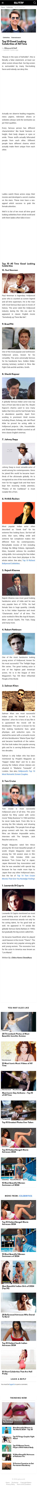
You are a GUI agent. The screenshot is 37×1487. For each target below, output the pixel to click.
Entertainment (6, 1060)
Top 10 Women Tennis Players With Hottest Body (23, 1446)
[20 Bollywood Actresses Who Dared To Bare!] (18, 1302)
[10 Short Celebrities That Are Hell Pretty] (18, 1359)
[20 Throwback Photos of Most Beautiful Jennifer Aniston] (18, 1022)
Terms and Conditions (24, 1484)
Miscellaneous (17, 1089)
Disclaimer (15, 1482)
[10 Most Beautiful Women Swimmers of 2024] (18, 1169)
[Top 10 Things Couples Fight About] (6, 1439)
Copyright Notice (25, 1482)
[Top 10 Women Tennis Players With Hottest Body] (6, 1448)
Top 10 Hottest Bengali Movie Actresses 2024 (15, 1151)
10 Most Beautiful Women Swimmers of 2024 (13, 1184)
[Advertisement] (18, 91)
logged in (12, 1384)
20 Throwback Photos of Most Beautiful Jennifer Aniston (15, 1035)
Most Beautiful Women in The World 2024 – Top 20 (23, 1428)
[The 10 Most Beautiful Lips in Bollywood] (18, 1413)
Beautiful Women (15, 1179)
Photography (6, 1119)
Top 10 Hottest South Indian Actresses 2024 (14, 1344)
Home (8, 1482)
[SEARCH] (35, 3)
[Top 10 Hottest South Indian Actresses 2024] (18, 1331)
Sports (25, 1179)
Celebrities (5, 1030)
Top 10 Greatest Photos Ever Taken (17, 1122)
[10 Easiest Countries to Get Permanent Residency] (6, 1466)
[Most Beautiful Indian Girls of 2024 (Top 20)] (18, 1272)
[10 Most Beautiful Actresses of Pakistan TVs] (6, 1457)
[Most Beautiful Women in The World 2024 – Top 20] (6, 1430)
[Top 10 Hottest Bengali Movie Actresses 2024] (18, 1138)
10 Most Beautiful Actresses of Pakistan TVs (23, 1455)
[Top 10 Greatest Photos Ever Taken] (18, 1110)
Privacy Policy (10, 1484)
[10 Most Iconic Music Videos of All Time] (18, 1051)
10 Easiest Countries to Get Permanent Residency (23, 1464)
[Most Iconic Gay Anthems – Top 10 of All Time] (18, 1081)
